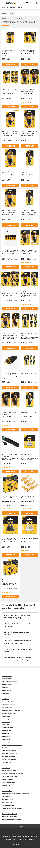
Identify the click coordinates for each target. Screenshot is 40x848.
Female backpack (6, 742)
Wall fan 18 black (6, 788)
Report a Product (16, 836)
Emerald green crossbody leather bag (12, 745)
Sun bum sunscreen (7, 802)
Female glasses (6, 696)
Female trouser (6, 716)
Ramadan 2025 (33, 839)
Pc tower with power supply (9, 681)
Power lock (5, 687)
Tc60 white (5, 748)
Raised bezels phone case (9, 750)
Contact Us (18, 834)
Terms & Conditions (31, 834)
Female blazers (6, 722)
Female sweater (6, 673)
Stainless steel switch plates (9, 817)
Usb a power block (7, 707)
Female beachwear (7, 684)
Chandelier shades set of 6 (9, 759)
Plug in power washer (7, 702)
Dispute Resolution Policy (30, 836)
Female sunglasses (7, 719)
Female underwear (7, 690)
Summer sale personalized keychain (11, 819)
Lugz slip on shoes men (8, 756)
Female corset (5, 733)
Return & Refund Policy (9, 839)
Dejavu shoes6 (6, 768)
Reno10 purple (6, 796)
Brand (4, 14)
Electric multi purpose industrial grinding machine (15, 794)
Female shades (6, 736)
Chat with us (7, 834)
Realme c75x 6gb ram (7, 779)
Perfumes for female (7, 727)
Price (11, 14)
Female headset (6, 739)
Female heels (5, 725)
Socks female (5, 699)
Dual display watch (7, 762)
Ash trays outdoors (7, 791)
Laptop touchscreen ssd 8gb (9, 776)
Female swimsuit (6, 730)
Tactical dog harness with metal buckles (12, 773)
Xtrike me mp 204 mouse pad (10, 811)
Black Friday (22, 839)
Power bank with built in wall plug (11, 710)
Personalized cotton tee (8, 782)
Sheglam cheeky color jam (9, 771)
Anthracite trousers (7, 785)
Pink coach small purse (8, 805)
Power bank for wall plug (8, 704)
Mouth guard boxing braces (9, 753)
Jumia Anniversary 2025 (20, 842)
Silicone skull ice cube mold (9, 814)
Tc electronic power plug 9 (9, 713)
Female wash (5, 693)
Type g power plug (7, 676)
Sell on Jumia (6, 836)
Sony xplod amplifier (7, 799)
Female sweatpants (7, 679)
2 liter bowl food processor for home (12, 808)
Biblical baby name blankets (9, 765)
